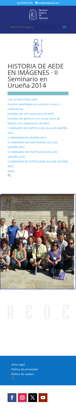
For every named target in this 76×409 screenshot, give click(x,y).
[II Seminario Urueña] (37, 288)
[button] (9, 176)
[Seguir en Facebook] (12, 397)
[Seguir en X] (32, 397)
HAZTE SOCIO (38, 342)
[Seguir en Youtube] (43, 397)
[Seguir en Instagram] (22, 397)
